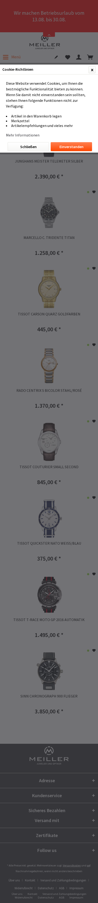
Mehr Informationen (22, 135)
